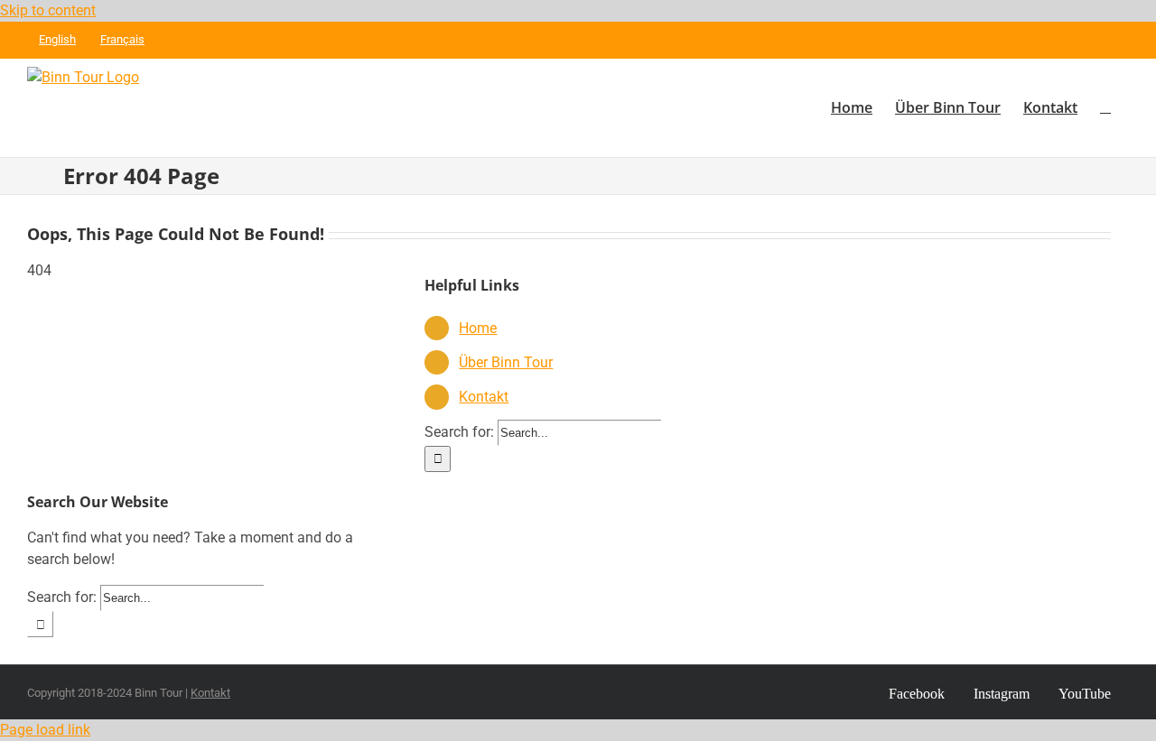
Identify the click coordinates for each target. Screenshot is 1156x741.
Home (478, 328)
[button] (1105, 107)
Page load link (45, 729)
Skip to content (48, 10)
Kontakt (483, 396)
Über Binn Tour (506, 362)
